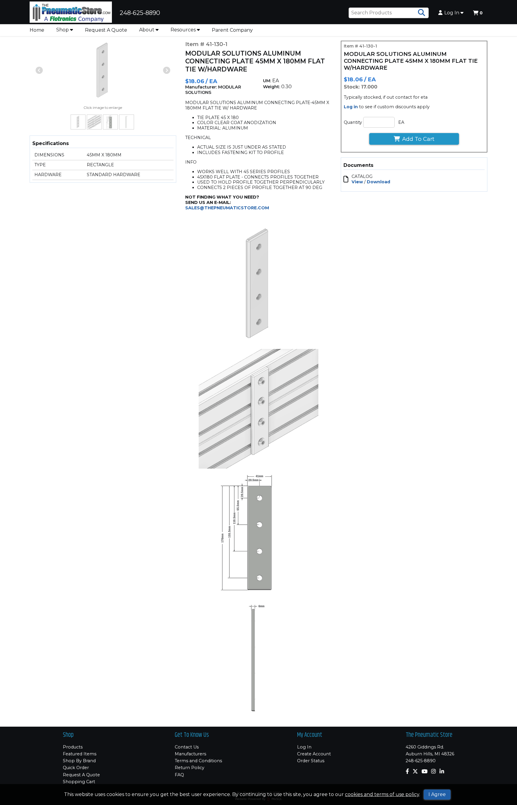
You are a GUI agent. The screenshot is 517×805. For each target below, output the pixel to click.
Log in (351, 106)
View (357, 182)
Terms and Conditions (198, 760)
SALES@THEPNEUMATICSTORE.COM (227, 208)
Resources (184, 30)
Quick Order (76, 767)
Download (378, 182)
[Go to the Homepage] (71, 12)
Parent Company (232, 30)
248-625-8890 (421, 760)
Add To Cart (418, 138)
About (147, 30)
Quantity (353, 122)
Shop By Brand (79, 760)
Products (73, 747)
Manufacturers (190, 754)
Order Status (310, 760)
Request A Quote (106, 30)
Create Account (314, 754)
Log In (452, 13)
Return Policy (189, 767)
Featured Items (79, 754)
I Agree (437, 794)
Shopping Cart (79, 781)
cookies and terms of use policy (382, 794)
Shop (63, 30)
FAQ (179, 774)
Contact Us (187, 747)
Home (37, 30)
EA (401, 122)
